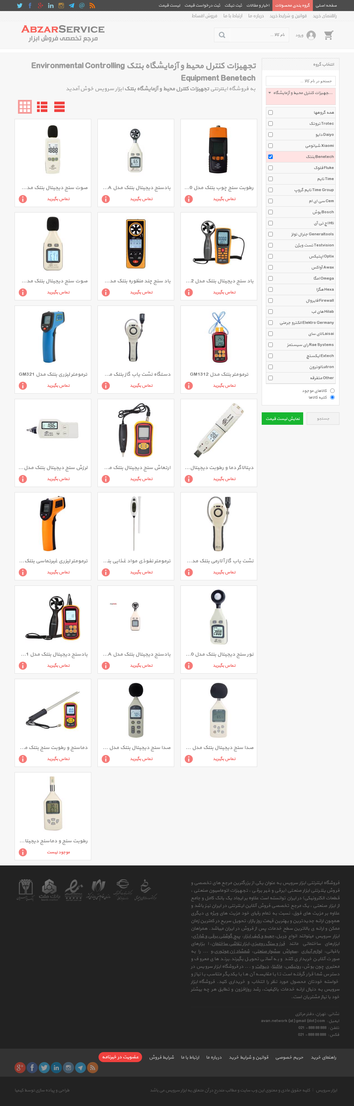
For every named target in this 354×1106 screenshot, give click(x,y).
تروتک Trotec (321, 124)
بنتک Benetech (320, 157)
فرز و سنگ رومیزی (268, 943)
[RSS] (92, 5)
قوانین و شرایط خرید (288, 16)
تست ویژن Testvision (314, 245)
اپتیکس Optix (321, 256)
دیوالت (262, 966)
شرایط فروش (161, 1057)
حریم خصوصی (289, 1057)
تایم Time (325, 179)
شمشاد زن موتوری (232, 951)
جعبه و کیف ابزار (259, 936)
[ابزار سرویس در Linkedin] (51, 5)
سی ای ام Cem (321, 201)
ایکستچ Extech (320, 356)
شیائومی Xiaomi (319, 146)
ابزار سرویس (326, 1090)
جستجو (323, 419)
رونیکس (293, 966)
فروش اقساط (204, 16)
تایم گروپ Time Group (314, 190)
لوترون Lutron (321, 367)
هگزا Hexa (325, 290)
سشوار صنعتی (266, 951)
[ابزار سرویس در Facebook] (30, 5)
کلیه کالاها (317, 397)
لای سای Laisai (321, 334)
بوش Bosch (323, 212)
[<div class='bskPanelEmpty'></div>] (329, 35)
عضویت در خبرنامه (120, 1057)
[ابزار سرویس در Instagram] (61, 5)
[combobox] (301, 96)
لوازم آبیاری (311, 951)
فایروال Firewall (320, 301)
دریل (281, 936)
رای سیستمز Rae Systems (310, 345)
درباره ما (256, 16)
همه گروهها (324, 113)
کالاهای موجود (314, 390)
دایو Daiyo (324, 135)
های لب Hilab (322, 312)
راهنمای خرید (325, 16)
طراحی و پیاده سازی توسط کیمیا (42, 1090)
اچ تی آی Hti (324, 223)
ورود (299, 35)
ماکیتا (277, 966)
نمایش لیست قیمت (283, 419)
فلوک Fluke (324, 168)
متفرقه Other (322, 378)
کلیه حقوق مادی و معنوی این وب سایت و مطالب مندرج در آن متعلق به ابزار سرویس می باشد (230, 1090)
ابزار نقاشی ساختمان (230, 943)
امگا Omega (323, 278)
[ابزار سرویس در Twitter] (20, 5)
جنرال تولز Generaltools (312, 234)
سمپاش (289, 951)
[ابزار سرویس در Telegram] (71, 5)
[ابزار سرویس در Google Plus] (40, 5)
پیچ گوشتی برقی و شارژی (216, 936)
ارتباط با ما (232, 16)
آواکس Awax (322, 267)
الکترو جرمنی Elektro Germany (306, 323)
